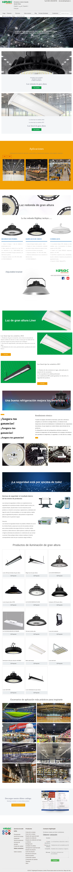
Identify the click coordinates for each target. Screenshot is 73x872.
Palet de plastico (30, 855)
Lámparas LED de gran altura (55, 602)
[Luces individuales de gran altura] (36, 677)
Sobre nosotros (18, 851)
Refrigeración (29, 844)
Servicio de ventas (18, 836)
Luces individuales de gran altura (33, 689)
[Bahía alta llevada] (36, 648)
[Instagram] (3, 833)
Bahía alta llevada (30, 660)
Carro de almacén (30, 851)
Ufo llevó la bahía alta (31, 631)
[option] (13, 170)
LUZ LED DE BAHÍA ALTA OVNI (33, 602)
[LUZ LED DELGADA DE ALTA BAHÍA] (13, 619)
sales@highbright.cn (65, 1)
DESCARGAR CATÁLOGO (18, 805)
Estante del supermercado (32, 836)
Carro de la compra (30, 834)
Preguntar (14, 575)
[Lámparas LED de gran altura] (59, 589)
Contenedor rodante (31, 857)
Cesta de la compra (30, 832)
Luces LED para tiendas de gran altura (11, 572)
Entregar (55, 860)
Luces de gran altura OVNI (9, 602)
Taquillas (28, 861)
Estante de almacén (31, 849)
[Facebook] (3, 831)
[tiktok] (9, 833)
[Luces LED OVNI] (13, 677)
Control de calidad (18, 846)
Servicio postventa (18, 840)
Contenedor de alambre (32, 859)
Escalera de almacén (31, 853)
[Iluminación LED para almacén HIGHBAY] (13, 648)
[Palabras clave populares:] (70, 13)
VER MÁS (35, 36)
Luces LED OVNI (6, 689)
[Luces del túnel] (59, 648)
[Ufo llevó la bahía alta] (36, 619)
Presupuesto (17, 834)
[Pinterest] (6, 833)
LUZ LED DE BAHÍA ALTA (54, 572)
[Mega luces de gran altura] (36, 560)
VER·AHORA (36, 87)
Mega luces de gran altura (32, 572)
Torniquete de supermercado (33, 847)
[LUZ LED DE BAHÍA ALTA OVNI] (36, 589)
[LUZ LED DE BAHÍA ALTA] (59, 560)
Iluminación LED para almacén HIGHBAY (12, 660)
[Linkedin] (6, 831)
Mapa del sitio (67, 870)
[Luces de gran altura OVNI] (13, 589)
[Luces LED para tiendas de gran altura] (13, 560)
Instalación (16, 838)
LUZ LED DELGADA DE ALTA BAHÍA (11, 631)
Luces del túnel (52, 660)
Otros (27, 863)
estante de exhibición (31, 838)
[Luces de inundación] (59, 619)
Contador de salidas (31, 845)
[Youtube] (9, 831)
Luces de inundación (53, 631)
